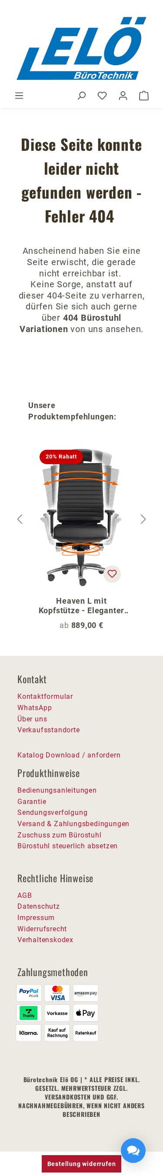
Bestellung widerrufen (81, 1163)
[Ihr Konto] (123, 95)
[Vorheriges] (19, 519)
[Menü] (19, 95)
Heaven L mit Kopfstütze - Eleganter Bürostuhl (82, 605)
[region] (81, 519)
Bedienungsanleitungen (57, 790)
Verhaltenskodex (45, 940)
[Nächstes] (143, 519)
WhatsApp (34, 708)
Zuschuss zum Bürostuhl (59, 835)
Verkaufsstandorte (48, 730)
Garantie (31, 801)
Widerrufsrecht (42, 929)
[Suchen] (81, 95)
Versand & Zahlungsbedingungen (73, 824)
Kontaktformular (45, 696)
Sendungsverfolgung (52, 812)
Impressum (36, 918)
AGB (24, 895)
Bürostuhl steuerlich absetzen (67, 846)
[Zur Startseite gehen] (81, 48)
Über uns (32, 719)
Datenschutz (38, 906)
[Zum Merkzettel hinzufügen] (112, 574)
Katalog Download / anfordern (68, 755)
